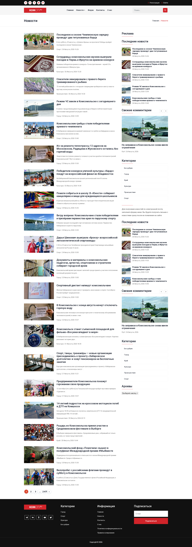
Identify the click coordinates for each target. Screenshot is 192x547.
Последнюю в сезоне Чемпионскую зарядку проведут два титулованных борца (83, 36)
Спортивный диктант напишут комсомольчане (84, 285)
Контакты (100, 10)
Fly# (123, 151)
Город (59, 116)
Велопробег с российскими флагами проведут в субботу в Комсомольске (84, 471)
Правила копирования (105, 533)
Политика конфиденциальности (109, 529)
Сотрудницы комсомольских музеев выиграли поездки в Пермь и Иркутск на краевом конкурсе (85, 58)
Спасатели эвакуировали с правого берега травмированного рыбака (81, 80)
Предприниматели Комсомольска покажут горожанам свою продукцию (82, 383)
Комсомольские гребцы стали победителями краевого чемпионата (149, 99)
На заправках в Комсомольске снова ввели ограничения (145, 146)
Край (59, 440)
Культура (60, 72)
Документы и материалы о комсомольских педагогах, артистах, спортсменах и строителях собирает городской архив (84, 263)
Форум (91, 10)
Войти (165, 3)
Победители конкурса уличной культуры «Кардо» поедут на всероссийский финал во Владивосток (85, 172)
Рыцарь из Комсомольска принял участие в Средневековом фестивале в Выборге (82, 427)
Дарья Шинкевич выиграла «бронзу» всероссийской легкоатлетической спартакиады (87, 239)
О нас (109, 10)
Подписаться (151, 521)
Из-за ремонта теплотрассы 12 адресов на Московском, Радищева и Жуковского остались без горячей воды (87, 148)
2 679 (44, 491)
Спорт (59, 49)
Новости (80, 10)
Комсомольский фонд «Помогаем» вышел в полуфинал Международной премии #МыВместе (85, 449)
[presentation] (161, 111)
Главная (70, 10)
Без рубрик (128, 168)
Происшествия (62, 94)
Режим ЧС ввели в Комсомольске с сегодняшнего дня (148, 87)
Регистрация (154, 3)
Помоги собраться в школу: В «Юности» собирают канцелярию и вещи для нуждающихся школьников (87, 194)
